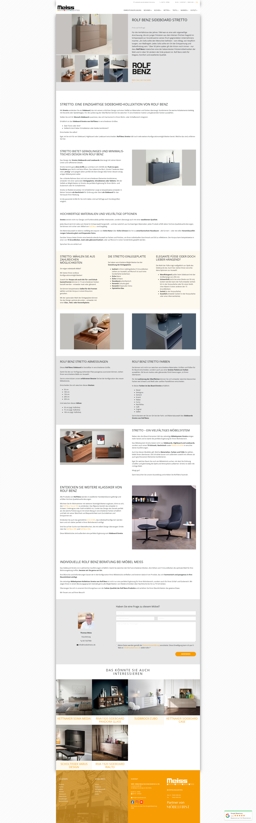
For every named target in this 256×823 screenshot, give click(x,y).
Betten (61, 789)
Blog (176, 2)
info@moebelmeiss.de (132, 648)
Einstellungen (63, 799)
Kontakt (183, 2)
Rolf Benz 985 (71, 529)
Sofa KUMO (91, 520)
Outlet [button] (193, 10)
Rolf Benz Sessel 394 (70, 506)
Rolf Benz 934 (85, 529)
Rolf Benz (92, 226)
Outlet (97, 794)
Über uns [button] (191, 2)
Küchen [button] (157, 10)
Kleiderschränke (177, 445)
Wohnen (61, 784)
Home (97, 784)
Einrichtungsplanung (132, 10)
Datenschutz (62, 796)
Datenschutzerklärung (151, 645)
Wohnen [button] (147, 10)
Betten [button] (166, 10)
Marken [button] (184, 10)
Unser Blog (98, 791)
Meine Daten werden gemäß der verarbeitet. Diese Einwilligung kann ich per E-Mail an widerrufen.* (156, 646)
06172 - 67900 (165, 2)
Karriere (61, 791)
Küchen (61, 787)
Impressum (62, 794)
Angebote (98, 787)
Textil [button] (175, 10)
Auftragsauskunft (100, 789)
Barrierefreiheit (63, 801)
